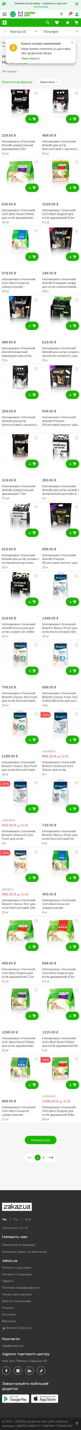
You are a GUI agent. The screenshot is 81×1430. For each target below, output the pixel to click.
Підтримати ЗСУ (13, 1228)
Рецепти (8, 1308)
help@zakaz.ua (12, 1346)
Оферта (8, 1281)
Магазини (9, 1321)
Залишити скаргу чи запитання (24, 1252)
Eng (28, 1219)
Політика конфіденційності (21, 1287)
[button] (61, 14)
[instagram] (18, 1370)
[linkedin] (29, 1370)
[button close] (77, 4)
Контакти (8, 1314)
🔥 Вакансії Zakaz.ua (17, 1328)
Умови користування (17, 1294)
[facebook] (6, 1370)
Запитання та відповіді (18, 1245)
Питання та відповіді (17, 1274)
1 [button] (37, 1157)
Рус (16, 1219)
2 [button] (43, 1157)
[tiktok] (41, 1370)
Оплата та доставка (16, 1267)
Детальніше (41, 6)
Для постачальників (16, 1301)
